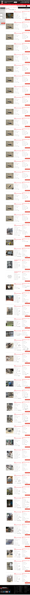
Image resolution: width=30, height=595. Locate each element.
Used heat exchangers (26, 590)
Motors (17, 590)
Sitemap (15, 591)
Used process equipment (20, 590)
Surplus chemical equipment (21, 587)
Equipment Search (10, 7)
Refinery (15, 587)
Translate (15, 2)
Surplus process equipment (26, 587)
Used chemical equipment (20, 589)
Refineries (17, 587)
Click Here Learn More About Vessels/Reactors (24, 7)
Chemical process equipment (21, 586)
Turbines (15, 590)
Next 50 (29, 9)
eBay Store (14, 593)
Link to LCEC (25, 591)
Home (19, 0)
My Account (22, 0)
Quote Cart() (27, 0)
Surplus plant (17, 586)
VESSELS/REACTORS (15, 7)
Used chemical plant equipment (26, 586)
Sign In (25, 0)
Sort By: (10, 9)
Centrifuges (20, 591)
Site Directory (17, 591)
